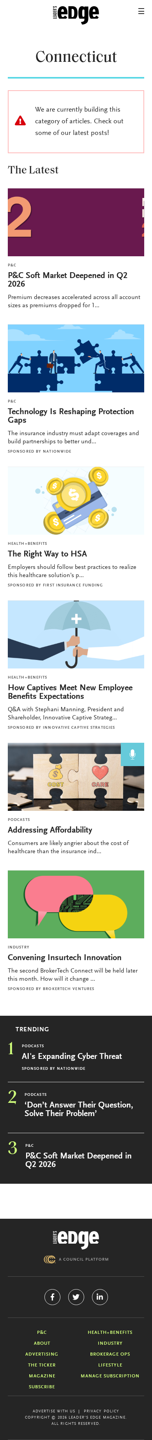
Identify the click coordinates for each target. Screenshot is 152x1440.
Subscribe (42, 1387)
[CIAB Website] (76, 1259)
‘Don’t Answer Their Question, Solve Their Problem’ (79, 1109)
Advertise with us (54, 1412)
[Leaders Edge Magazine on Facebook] (52, 1297)
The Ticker (42, 1365)
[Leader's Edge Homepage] (76, 1240)
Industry (19, 948)
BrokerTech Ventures (68, 989)
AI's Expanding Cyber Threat (72, 1057)
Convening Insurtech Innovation (65, 958)
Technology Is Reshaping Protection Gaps (71, 416)
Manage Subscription (110, 1376)
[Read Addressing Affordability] (76, 777)
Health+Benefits (28, 544)
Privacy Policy (101, 1412)
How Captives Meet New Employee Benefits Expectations (70, 692)
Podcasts (19, 820)
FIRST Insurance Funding (73, 586)
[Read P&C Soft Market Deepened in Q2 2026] (76, 222)
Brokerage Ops (110, 1354)
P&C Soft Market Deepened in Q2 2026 (67, 280)
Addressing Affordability (51, 830)
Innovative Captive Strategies (79, 728)
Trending (32, 1030)
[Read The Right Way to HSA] (76, 501)
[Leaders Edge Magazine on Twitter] (76, 1297)
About (42, 1343)
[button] (141, 11)
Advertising (41, 1354)
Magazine (42, 1376)
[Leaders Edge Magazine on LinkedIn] (100, 1297)
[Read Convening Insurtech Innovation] (76, 904)
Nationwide (57, 452)
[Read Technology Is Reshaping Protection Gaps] (76, 358)
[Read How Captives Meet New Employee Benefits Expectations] (76, 634)
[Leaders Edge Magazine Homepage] (76, 15)
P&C (12, 266)
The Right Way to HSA (47, 554)
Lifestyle (110, 1365)
